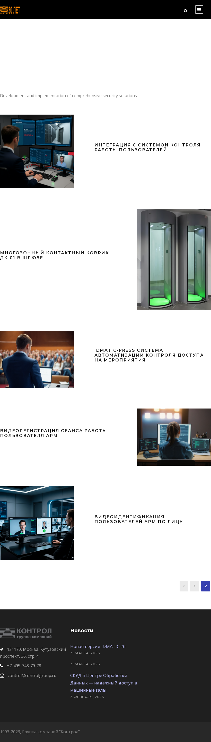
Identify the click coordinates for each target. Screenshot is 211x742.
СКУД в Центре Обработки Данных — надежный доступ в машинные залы (103, 682)
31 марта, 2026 (85, 653)
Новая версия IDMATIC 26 (98, 646)
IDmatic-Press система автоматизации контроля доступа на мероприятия (149, 355)
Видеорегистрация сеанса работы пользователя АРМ (53, 433)
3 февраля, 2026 (87, 697)
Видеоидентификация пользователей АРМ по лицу (138, 519)
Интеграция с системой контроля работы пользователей (147, 147)
